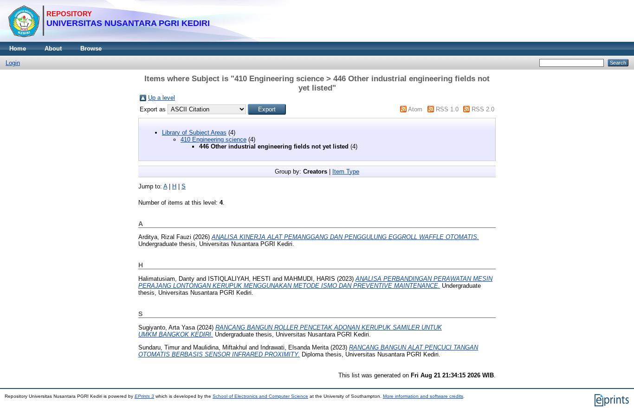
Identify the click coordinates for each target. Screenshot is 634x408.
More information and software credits (423, 396)
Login (13, 62)
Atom (415, 109)
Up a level (161, 97)
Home (17, 48)
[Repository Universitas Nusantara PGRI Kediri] (109, 39)
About (53, 48)
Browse (91, 48)
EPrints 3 (144, 396)
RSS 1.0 (447, 109)
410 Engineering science (213, 139)
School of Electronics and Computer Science (260, 396)
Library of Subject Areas (194, 132)
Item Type (345, 171)
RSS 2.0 (483, 109)
